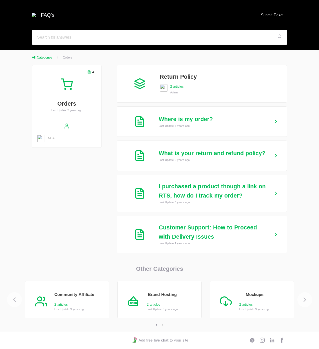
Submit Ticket (272, 15)
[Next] (304, 299)
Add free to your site (163, 340)
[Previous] (14, 299)
